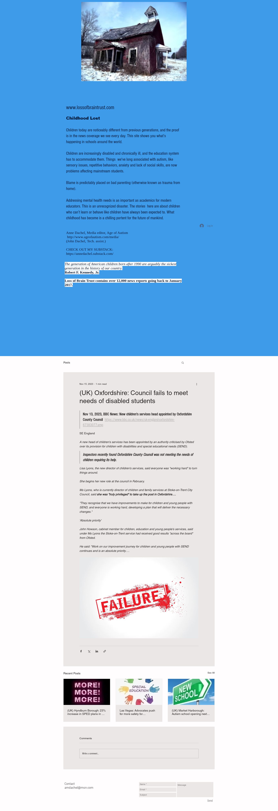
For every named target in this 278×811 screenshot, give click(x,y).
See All (211, 672)
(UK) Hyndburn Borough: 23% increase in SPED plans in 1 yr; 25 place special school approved (86, 712)
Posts (66, 362)
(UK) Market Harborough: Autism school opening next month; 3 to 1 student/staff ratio (189, 712)
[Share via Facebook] (81, 651)
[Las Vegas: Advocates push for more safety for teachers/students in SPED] (139, 692)
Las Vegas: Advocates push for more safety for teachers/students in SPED (137, 712)
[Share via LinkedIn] (96, 651)
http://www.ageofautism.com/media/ (93, 237)
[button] (182, 362)
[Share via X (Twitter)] (88, 651)
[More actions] (197, 384)
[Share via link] (104, 651)
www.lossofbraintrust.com (90, 107)
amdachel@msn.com (79, 788)
